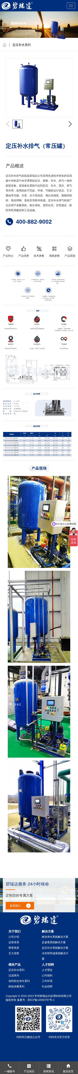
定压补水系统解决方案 (55, 947)
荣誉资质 (14, 947)
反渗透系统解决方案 (54, 942)
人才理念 (47, 969)
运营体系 (14, 942)
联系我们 (15, 905)
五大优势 (14, 953)
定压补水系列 (21, 44)
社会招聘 (47, 986)
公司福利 (47, 975)
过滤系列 (14, 975)
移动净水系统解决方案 (55, 936)
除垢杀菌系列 (16, 986)
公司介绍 (14, 936)
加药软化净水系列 (19, 980)
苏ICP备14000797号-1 (41, 999)
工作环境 (47, 980)
